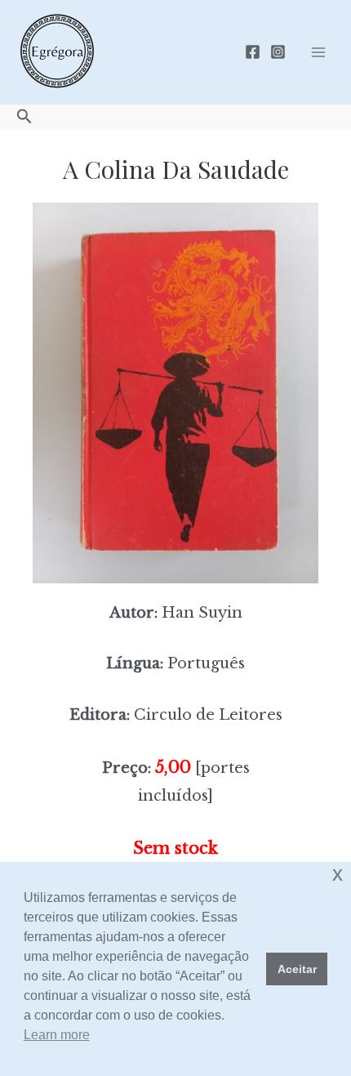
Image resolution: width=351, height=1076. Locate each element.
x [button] (337, 874)
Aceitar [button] (297, 969)
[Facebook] (252, 52)
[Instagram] (278, 52)
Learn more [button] (57, 1035)
